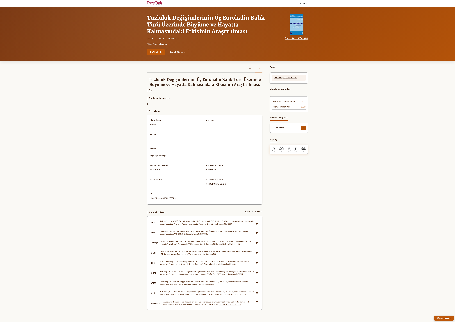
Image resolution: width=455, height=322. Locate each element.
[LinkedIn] (296, 149)
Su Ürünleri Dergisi (296, 38)
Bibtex (259, 211)
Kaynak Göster (176, 52)
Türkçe (302, 3)
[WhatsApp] (281, 149)
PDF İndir (154, 52)
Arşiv (272, 67)
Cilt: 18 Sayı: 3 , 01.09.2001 (285, 78)
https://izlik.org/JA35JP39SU (163, 198)
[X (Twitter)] (289, 149)
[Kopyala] (257, 223)
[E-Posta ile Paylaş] (303, 149)
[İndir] (303, 128)
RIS (248, 211)
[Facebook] (274, 149)
